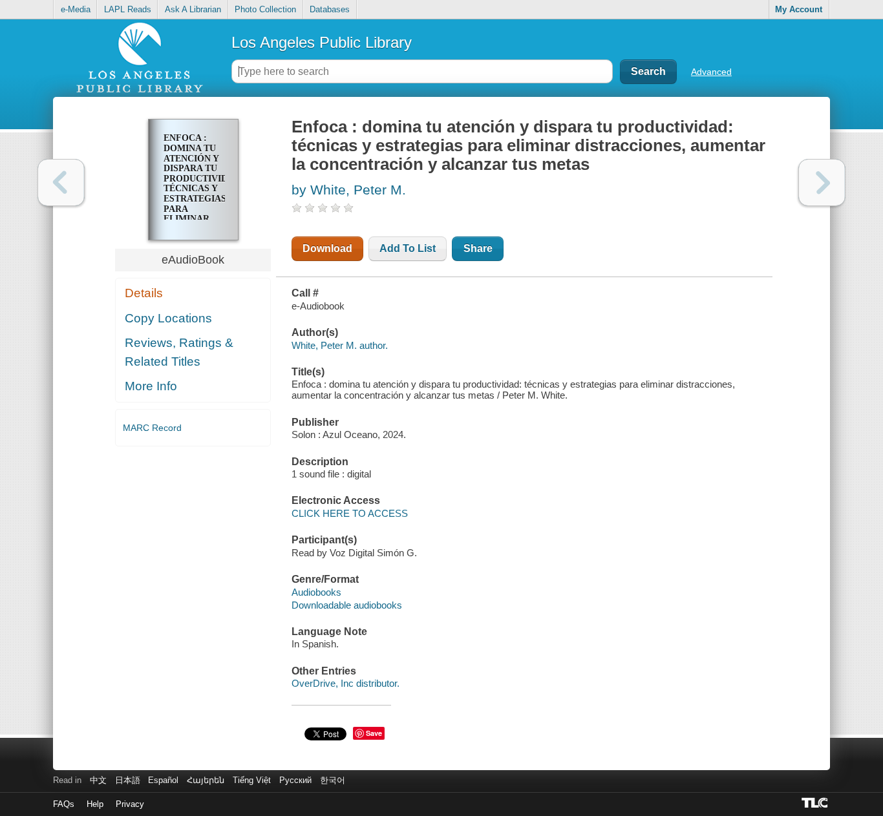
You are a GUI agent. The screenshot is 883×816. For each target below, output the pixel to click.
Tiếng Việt (252, 780)
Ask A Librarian (193, 9)
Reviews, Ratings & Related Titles (179, 352)
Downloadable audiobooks (347, 605)
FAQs (63, 804)
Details (144, 293)
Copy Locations (168, 318)
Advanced (711, 72)
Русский (295, 780)
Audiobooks (316, 592)
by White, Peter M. (349, 189)
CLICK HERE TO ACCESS (350, 513)
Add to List (407, 248)
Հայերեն (205, 780)
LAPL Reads (127, 9)
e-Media (75, 9)
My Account (798, 9)
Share (478, 248)
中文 (98, 780)
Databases (330, 9)
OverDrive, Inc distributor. (345, 683)
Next (822, 182)
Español (163, 780)
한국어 (332, 780)
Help (95, 804)
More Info (151, 386)
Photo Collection (265, 9)
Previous (61, 182)
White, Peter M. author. (340, 345)
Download (327, 248)
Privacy (130, 804)
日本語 (127, 780)
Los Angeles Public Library (321, 42)
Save (374, 733)
